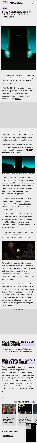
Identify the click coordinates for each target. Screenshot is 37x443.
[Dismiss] (33, 425)
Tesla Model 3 (25, 198)
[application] (18, 250)
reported (11, 367)
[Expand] (27, 425)
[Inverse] (16, 3)
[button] (18, 250)
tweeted (18, 99)
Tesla (20, 75)
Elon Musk (30, 75)
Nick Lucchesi (9, 21)
